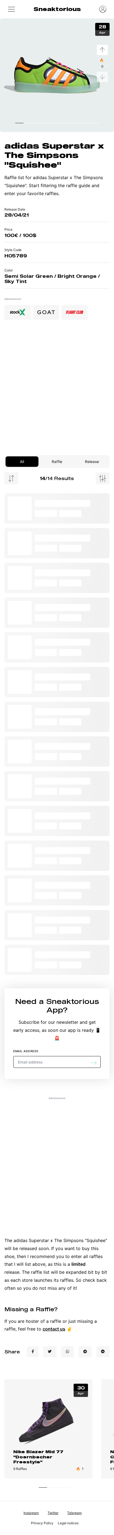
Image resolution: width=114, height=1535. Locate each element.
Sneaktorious (57, 9)
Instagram (31, 1513)
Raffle (57, 461)
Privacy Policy (42, 1523)
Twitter (53, 1513)
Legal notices (68, 1523)
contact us (54, 1329)
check (89, 1280)
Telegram (74, 1513)
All (22, 461)
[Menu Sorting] (11, 478)
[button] (11, 9)
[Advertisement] (57, 389)
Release (92, 461)
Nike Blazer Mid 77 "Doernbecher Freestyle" (38, 1456)
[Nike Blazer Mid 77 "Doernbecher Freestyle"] (48, 1420)
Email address (25, 1051)
